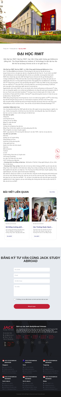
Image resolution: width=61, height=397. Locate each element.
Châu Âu (50, 94)
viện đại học (36, 71)
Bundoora (42, 88)
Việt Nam (27, 94)
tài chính (47, 99)
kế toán (41, 99)
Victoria (8, 73)
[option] (16, 218)
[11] (54, 103)
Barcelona (8, 96)
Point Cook (11, 92)
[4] (7, 82)
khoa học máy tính (48, 101)
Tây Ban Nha (15, 96)
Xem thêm (52, 192)
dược (13, 103)
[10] (52, 103)
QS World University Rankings (42, 103)
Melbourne (11, 75)
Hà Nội (7, 94)
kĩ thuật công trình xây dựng (34, 101)
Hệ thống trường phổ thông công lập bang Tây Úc (15, 227)
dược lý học (20, 103)
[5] (14, 84)
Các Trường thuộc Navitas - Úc (43, 227)
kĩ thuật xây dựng (20, 101)
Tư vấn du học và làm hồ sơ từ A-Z (19, 337)
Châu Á (49, 92)
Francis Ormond (33, 77)
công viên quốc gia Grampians (44, 90)
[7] (26, 91)
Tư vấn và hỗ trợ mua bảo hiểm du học (43, 337)
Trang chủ (5, 48)
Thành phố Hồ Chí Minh (17, 94)
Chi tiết (9, 236)
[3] (16, 78)
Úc (42, 73)
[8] (48, 97)
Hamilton (22, 92)
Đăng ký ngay (32, 306)
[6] (53, 87)
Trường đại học (13, 48)
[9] (49, 97)
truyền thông (10, 101)
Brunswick (50, 88)
